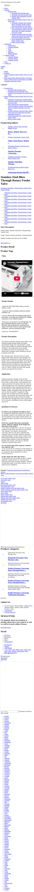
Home (6, 8)
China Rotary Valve (22, 651)
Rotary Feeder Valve (7, 494)
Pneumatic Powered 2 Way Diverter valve (18, 559)
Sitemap (6, 646)
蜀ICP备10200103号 (10, 653)
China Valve (27, 649)
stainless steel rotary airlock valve (10, 498)
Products (6, 10)
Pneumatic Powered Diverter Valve (22, 15)
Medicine (10, 52)
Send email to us (5, 243)
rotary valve (7, 651)
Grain (9, 50)
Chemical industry (13, 47)
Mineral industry (12, 53)
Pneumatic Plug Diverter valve (20, 13)
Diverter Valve (12, 11)
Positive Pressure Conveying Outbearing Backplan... (18, 594)
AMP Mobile (8, 648)
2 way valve (7, 649)
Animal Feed (11, 45)
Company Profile (9, 55)
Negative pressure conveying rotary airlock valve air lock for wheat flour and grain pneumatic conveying (22, 35)
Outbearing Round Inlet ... (19, 172)
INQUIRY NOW (6, 627)
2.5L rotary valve (6, 480)
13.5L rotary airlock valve (8, 478)
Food (9, 49)
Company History (13, 57)
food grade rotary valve (7, 486)
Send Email (4, 658)
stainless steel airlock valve (8, 496)
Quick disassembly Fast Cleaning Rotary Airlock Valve (21, 40)
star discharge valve (6, 501)
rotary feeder (4, 493)
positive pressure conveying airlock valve (12, 488)
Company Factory (13, 60)
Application (7, 44)
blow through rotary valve (8, 485)
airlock (3, 481)
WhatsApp (4, 659)
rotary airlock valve (6, 491)
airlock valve (4, 483)
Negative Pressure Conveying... (14, 152)
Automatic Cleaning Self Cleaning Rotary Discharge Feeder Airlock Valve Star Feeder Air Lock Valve (21, 24)
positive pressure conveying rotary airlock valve (14, 490)
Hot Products (8, 645)
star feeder (4, 502)
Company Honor (13, 58)
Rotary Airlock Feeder (18, 42)
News (6, 62)
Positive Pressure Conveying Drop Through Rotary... (18, 569)
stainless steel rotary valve (8, 499)
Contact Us (7, 63)
